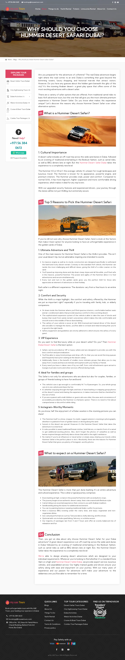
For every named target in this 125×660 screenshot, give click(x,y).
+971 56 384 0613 (13, 2)
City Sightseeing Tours (20, 90)
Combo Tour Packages (20, 118)
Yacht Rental (65, 9)
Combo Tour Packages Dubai (76, 624)
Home (37, 9)
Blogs (44, 9)
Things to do (53, 9)
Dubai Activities (17, 96)
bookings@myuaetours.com (20, 619)
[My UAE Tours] (15, 9)
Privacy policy (50, 628)
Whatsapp (19, 153)
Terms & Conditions (52, 624)
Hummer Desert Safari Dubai (93, 162)
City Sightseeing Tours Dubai (75, 609)
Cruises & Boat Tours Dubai (18, 110)
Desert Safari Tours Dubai (18, 82)
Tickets (76, 9)
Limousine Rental (88, 9)
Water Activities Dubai (20, 103)
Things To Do (49, 613)
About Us (101, 9)
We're (41, 556)
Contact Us (111, 9)
